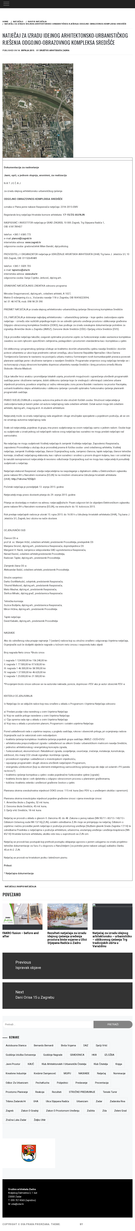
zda (104, 1110)
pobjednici (62, 1082)
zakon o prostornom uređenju (62, 1110)
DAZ (85, 1045)
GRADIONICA (77, 1054)
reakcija (39, 1091)
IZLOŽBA (109, 1054)
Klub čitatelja (101, 1064)
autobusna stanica (16, 1045)
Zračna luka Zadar (16, 1119)
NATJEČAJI (10, 886)
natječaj (101, 1073)
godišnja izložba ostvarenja (21, 1054)
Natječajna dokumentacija (20, 873)
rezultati (56, 1091)
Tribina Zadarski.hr (16, 1101)
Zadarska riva (117, 1101)
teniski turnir (110, 1091)
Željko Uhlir (40, 1119)
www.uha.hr (31, 273)
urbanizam (82, 1101)
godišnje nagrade (52, 1054)
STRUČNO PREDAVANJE (82, 1091)
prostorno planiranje (17, 1091)
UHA (35, 1101)
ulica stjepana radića (57, 1101)
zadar (99, 1101)
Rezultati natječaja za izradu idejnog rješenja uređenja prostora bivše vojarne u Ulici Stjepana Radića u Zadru (67, 937)
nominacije (119, 1073)
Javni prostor (13, 1064)
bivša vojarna (68, 1045)
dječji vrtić (101, 1045)
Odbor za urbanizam (17, 1082)
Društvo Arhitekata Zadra (54, 50)
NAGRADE (84, 1073)
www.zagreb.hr (33, 242)
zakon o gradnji (29, 1110)
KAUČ (31, 1064)
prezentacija (101, 1082)
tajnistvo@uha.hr (21, 270)
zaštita (91, 1110)
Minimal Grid (70, 1224)
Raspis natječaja (26, 886)
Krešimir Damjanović (45, 1073)
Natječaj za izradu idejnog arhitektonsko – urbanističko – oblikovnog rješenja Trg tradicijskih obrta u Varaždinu (112, 939)
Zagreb (10, 1110)
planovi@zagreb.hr (22, 238)
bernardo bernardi (43, 1045)
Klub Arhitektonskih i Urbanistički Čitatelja (64, 1064)
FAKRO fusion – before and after (20, 934)
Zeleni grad (120, 1110)
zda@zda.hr (17, 1204)
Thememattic (93, 1224)
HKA (94, 1054)
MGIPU (67, 1073)
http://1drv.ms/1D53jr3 (23, 479)
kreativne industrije (16, 1073)
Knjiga (119, 1064)
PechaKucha (42, 1082)
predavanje (81, 1082)
